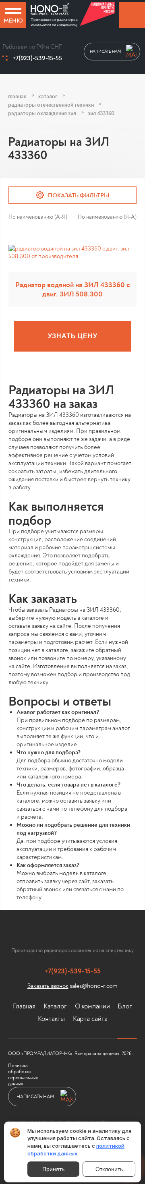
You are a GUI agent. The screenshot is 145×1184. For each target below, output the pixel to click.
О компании (92, 1006)
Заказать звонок (47, 986)
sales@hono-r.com (94, 986)
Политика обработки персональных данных (23, 1075)
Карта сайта (90, 1018)
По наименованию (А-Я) (37, 216)
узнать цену (72, 336)
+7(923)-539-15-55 (37, 58)
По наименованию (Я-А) (107, 216)
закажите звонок (132, 15)
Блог (125, 1006)
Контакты (51, 1018)
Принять (53, 1169)
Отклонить (109, 1169)
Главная (24, 1006)
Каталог (55, 1006)
